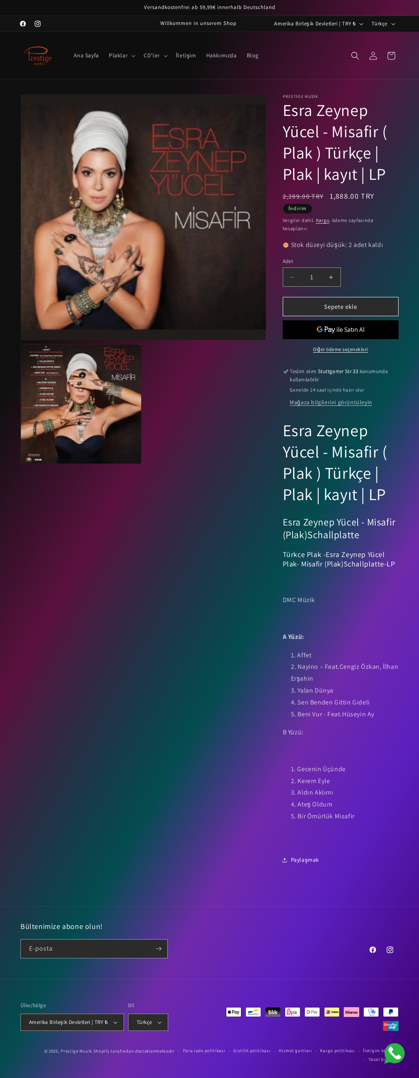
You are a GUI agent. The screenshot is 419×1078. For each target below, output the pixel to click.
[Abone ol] (158, 948)
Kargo (322, 220)
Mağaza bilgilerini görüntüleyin (331, 402)
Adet (288, 261)
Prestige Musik (76, 1051)
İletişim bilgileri (381, 1050)
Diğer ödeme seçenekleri (340, 349)
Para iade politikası (204, 1050)
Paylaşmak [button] (305, 859)
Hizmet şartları (295, 1050)
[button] (121, 55)
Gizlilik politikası (251, 1050)
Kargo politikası (337, 1050)
